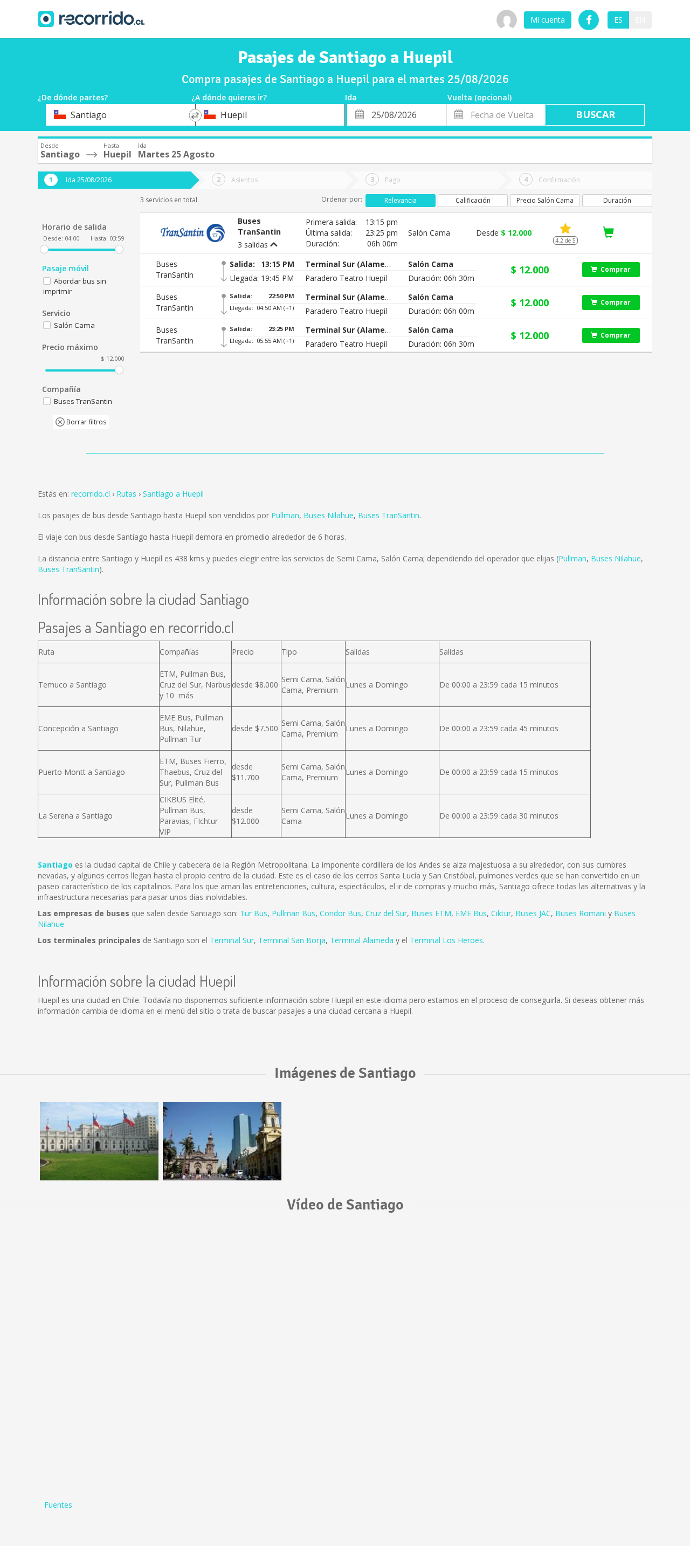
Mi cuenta (547, 20)
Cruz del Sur (386, 913)
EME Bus (471, 913)
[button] (348, 264)
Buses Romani (580, 913)
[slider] (44, 249)
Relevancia (400, 200)
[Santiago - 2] (222, 1141)
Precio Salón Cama (545, 200)
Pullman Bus (293, 913)
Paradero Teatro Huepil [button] (346, 278)
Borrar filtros (85, 422)
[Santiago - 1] (99, 1141)
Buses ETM (431, 913)
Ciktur (501, 913)
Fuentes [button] (58, 1505)
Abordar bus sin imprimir (74, 286)
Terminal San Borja (292, 940)
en (640, 20)
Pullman (285, 515)
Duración (617, 200)
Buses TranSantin (388, 515)
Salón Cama (74, 325)
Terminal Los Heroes (446, 940)
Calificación (473, 200)
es (618, 20)
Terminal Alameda (362, 940)
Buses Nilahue (328, 515)
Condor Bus (340, 913)
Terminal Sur (232, 940)
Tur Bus (253, 913)
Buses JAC (533, 913)
